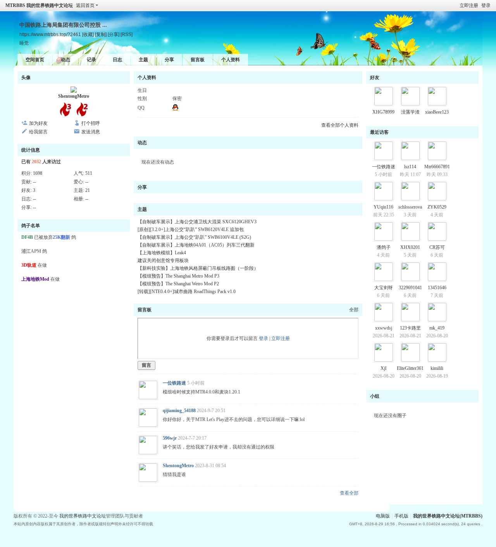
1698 (37, 173)
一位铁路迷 (174, 383)
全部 (353, 309)
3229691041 (410, 287)
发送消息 (90, 132)
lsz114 (410, 166)
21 (87, 190)
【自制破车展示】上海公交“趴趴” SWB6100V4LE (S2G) (194, 237)
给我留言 (38, 132)
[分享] (113, 34)
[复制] (101, 34)
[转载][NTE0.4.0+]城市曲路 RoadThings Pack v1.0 (187, 291)
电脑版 (383, 516)
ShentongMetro (73, 96)
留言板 (198, 59)
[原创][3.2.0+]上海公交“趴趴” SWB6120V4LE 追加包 (191, 229)
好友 (374, 77)
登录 (486, 5)
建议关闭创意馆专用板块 (163, 260)
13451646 (437, 287)
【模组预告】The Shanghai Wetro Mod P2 (178, 283)
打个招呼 (90, 123)
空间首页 (35, 59)
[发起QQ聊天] (175, 109)
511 (88, 173)
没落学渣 (410, 112)
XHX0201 (410, 247)
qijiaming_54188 (179, 410)
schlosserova (410, 207)
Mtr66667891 (437, 166)
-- (34, 182)
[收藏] (88, 34)
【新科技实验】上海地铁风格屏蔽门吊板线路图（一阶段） (198, 268)
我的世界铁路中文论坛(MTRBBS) (447, 516)
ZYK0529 (436, 207)
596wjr (170, 438)
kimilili (437, 368)
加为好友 (38, 123)
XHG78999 (383, 112)
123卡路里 (410, 328)
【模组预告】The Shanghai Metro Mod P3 (178, 276)
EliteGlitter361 (410, 368)
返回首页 (85, 5)
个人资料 (230, 59)
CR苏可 (437, 247)
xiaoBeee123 (437, 112)
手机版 (401, 516)
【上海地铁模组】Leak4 (162, 252)
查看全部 (349, 493)
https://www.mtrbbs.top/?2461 (50, 34)
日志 (117, 59)
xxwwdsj (383, 328)
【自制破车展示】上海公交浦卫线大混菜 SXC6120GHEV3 (197, 221)
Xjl (383, 368)
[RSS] (127, 34)
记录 (91, 59)
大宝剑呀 (383, 287)
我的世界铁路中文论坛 (82, 516)
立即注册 (469, 5)
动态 (65, 59)
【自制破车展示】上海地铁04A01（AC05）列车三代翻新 (196, 245)
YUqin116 (383, 207)
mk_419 (436, 328)
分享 (169, 59)
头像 (26, 77)
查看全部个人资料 (339, 125)
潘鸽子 (384, 247)
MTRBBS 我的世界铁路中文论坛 (39, 5)
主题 (143, 59)
